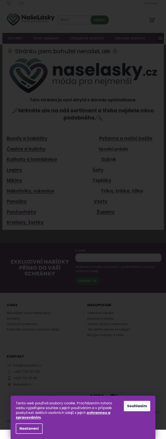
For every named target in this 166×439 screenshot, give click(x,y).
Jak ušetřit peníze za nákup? (107, 329)
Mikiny (12, 180)
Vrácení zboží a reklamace (106, 324)
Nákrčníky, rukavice (29, 191)
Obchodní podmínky (20, 324)
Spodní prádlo (112, 149)
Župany (104, 212)
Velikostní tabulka (99, 313)
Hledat (98, 20)
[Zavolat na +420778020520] (11, 3)
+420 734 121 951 (23, 378)
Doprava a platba (99, 319)
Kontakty (11, 318)
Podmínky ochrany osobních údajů (31, 329)
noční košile (136, 138)
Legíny (13, 170)
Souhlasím (135, 405)
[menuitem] (13, 38)
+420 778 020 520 (25, 371)
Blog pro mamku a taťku (104, 335)
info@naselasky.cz (25, 365)
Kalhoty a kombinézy (30, 159)
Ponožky (15, 201)
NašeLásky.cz (21, 384)
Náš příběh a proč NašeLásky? (27, 313)
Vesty (99, 201)
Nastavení (27, 428)
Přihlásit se (86, 281)
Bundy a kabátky (25, 138)
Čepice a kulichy (24, 149)
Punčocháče (19, 212)
